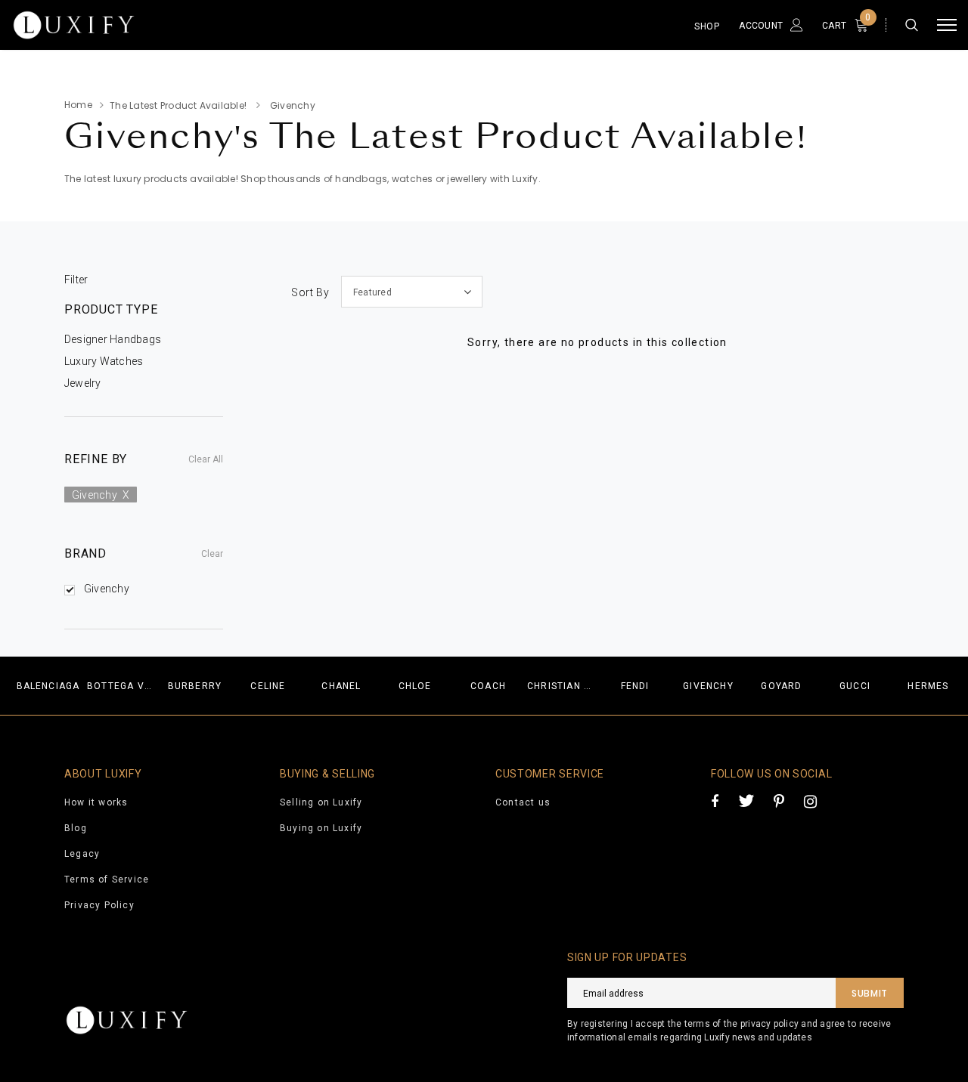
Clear (212, 554)
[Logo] (124, 25)
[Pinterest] (779, 801)
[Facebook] (714, 801)
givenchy (100, 495)
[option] (48, 686)
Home (78, 104)
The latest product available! (178, 105)
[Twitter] (746, 801)
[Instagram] (810, 801)
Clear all (205, 459)
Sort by (310, 292)
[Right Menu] (947, 25)
